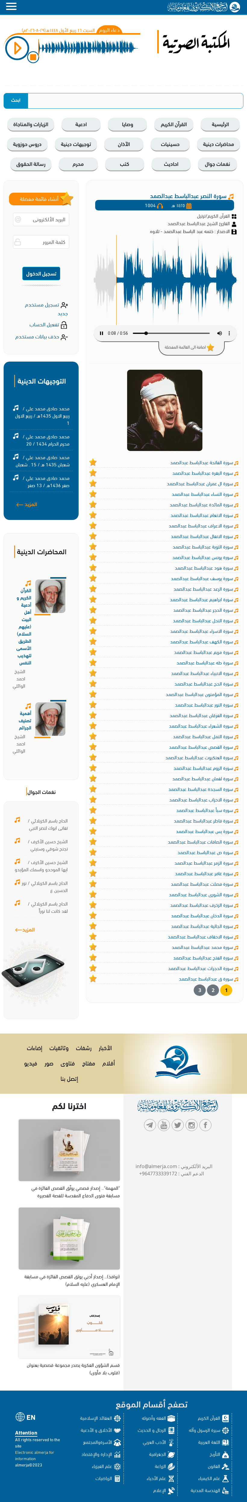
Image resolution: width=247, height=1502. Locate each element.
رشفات (84, 1047)
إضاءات (34, 1047)
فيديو (30, 1062)
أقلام (108, 1062)
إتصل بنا (69, 1078)
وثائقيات (59, 1047)
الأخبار (105, 1047)
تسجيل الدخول (41, 273)
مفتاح (88, 1062)
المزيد (30, 503)
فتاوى (68, 1062)
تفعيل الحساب (45, 324)
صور (49, 1062)
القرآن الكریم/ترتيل (213, 215)
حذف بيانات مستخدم (37, 336)
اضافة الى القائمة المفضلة (186, 347)
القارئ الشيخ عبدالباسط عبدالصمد (199, 222)
